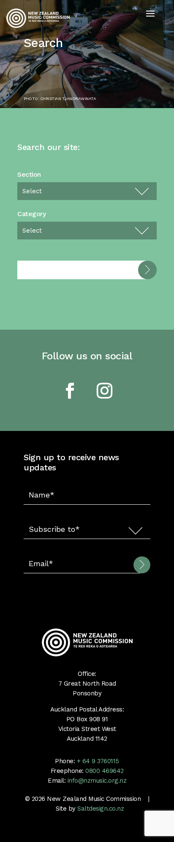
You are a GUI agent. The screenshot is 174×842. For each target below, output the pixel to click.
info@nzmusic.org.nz (97, 780)
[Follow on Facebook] (69, 390)
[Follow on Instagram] (104, 390)
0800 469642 (104, 771)
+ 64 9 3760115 (97, 761)
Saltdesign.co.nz (100, 808)
